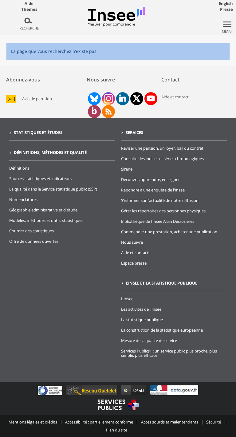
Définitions (19, 168)
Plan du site (116, 430)
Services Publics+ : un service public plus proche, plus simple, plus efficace (169, 353)
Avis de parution (37, 99)
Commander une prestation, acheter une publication (169, 231)
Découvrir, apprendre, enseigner (150, 179)
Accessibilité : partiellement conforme (99, 422)
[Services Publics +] (118, 411)
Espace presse (134, 263)
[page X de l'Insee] (136, 98)
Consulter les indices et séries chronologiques (162, 158)
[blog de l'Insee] (94, 111)
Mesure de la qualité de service (149, 340)
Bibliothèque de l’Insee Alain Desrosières (157, 221)
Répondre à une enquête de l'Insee (153, 190)
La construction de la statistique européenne (162, 330)
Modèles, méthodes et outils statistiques (46, 220)
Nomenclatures (23, 199)
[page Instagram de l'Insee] (108, 98)
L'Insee (127, 298)
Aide (29, 3)
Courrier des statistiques (31, 231)
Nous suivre (132, 242)
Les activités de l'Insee (141, 309)
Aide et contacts (135, 252)
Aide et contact (175, 97)
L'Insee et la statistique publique (161, 283)
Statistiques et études (38, 132)
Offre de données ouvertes (33, 241)
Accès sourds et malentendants (169, 422)
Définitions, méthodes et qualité (50, 152)
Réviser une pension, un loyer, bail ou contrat (162, 148)
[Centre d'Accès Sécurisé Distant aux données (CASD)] (134, 395)
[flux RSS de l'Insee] (108, 111)
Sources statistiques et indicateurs (40, 178)
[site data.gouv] (174, 395)
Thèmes (29, 9)
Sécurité (213, 422)
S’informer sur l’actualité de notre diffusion (160, 200)
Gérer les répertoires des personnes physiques (163, 211)
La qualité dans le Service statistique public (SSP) (53, 189)
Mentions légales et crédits (33, 422)
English (226, 3)
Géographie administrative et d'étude (43, 210)
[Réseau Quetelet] (92, 395)
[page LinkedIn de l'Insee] (122, 98)
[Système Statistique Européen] (50, 395)
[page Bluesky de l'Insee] (94, 98)
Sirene (126, 169)
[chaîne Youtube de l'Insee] (151, 98)
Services (134, 132)
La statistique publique (142, 319)
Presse (226, 9)
